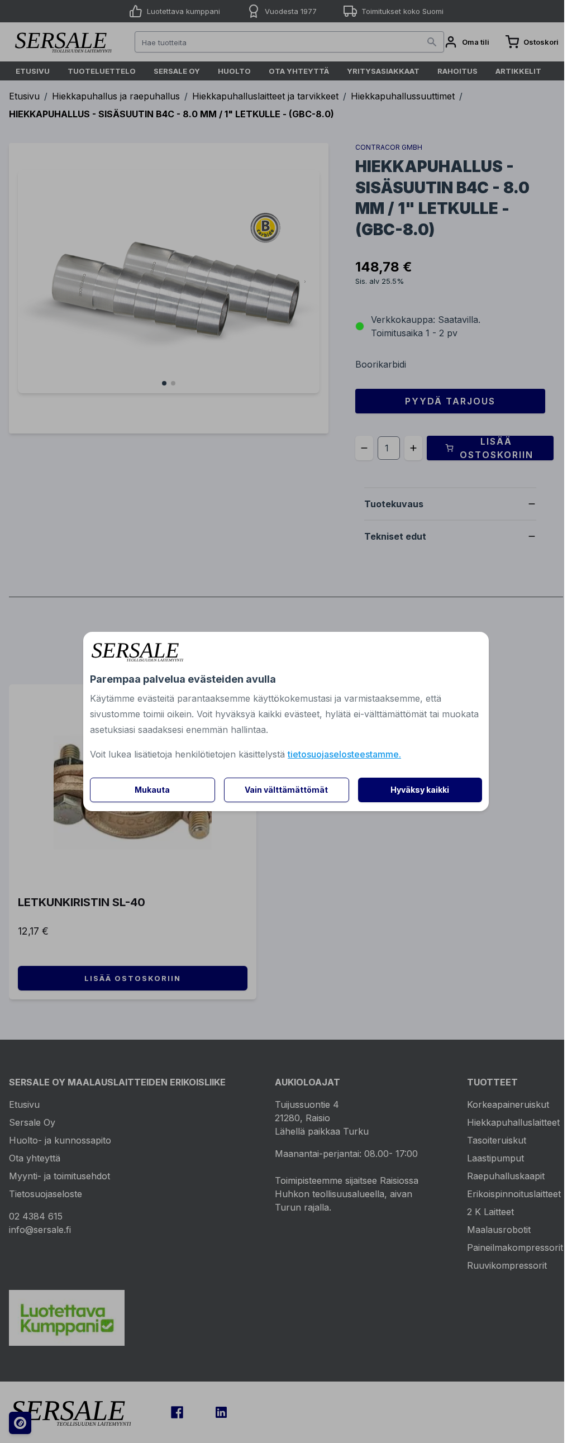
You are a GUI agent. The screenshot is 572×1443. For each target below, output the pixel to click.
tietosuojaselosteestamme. (344, 754)
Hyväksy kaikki (419, 789)
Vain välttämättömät (286, 789)
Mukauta (152, 789)
